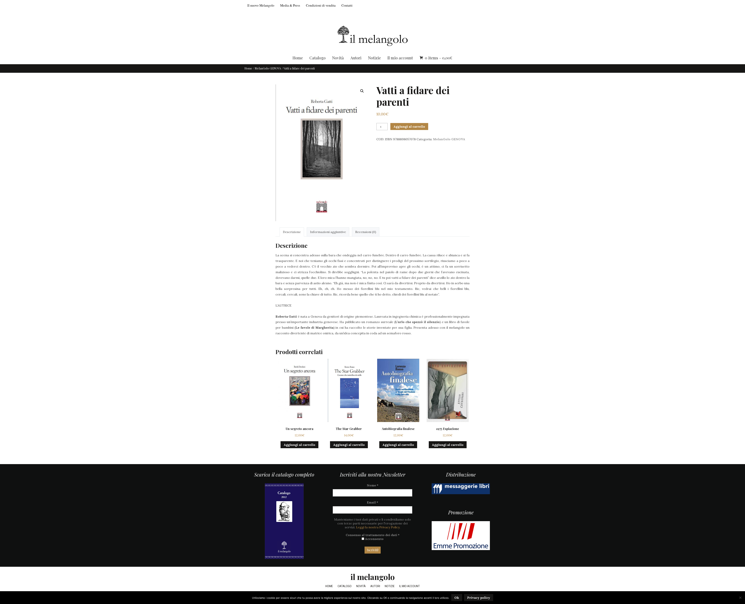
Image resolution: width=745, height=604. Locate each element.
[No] (740, 598)
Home (298, 57)
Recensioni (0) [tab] (365, 232)
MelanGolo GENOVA (268, 68)
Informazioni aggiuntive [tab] (328, 232)
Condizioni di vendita (321, 5)
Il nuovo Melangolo (260, 5)
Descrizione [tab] (292, 232)
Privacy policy (478, 598)
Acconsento (374, 539)
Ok (456, 598)
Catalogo (317, 57)
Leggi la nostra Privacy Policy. (378, 527)
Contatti (347, 5)
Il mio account (400, 57)
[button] (362, 91)
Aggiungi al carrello (409, 126)
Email (372, 502)
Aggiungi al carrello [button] (299, 445)
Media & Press (290, 5)
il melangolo (372, 577)
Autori (355, 57)
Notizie (374, 57)
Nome (372, 485)
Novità (338, 57)
